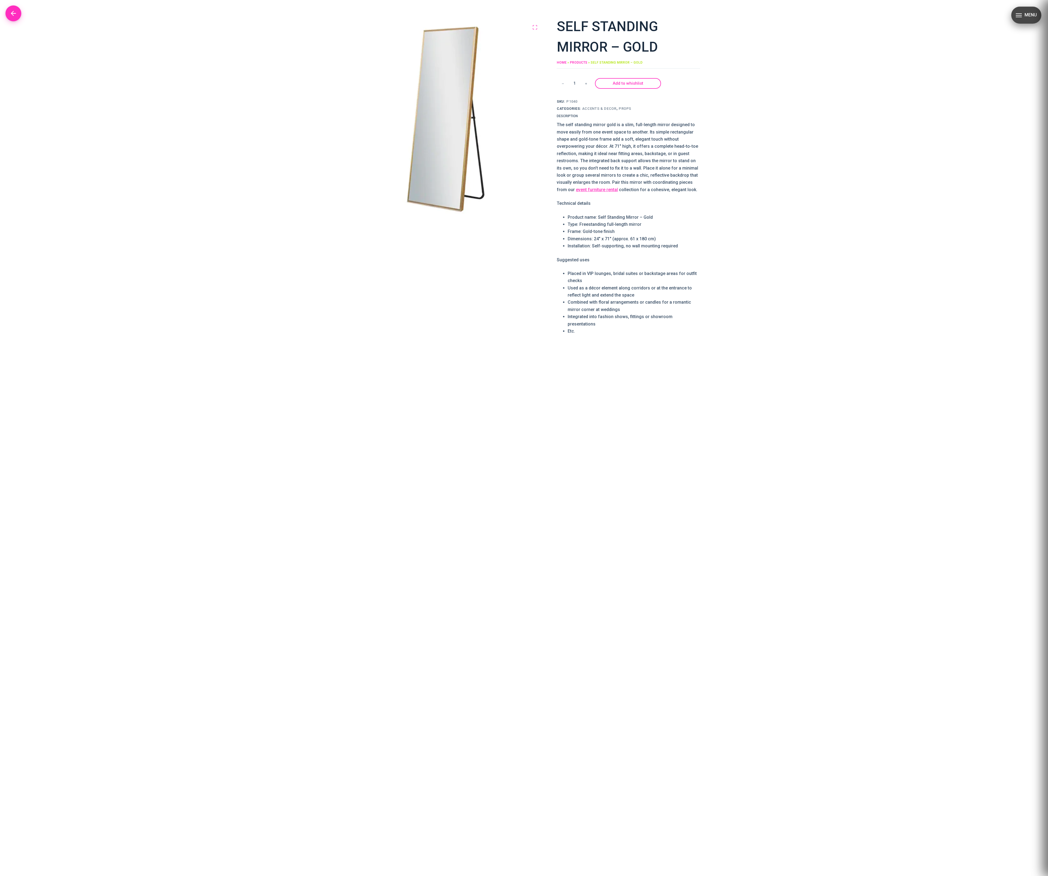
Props (625, 108)
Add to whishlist (628, 83)
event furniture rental (597, 189)
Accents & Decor (599, 108)
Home (562, 62)
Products (578, 62)
